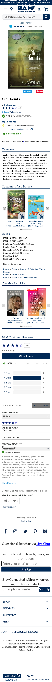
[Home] (26, 9)
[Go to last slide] (4, 208)
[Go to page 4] (27, 229)
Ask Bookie (18, 26)
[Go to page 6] (31, 229)
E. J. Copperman (10, 105)
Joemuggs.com (9, 646)
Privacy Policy (26, 650)
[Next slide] (47, 208)
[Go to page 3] (25, 229)
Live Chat (43, 544)
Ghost (23, 274)
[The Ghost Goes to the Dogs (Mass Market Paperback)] (16, 204)
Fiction (14, 269)
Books (6, 269)
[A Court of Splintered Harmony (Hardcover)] (37, 302)
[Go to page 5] (29, 229)
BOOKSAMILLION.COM (30, 643)
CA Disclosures (41, 646)
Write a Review (16, 112)
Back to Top (26, 521)
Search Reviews (41, 405)
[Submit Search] (46, 17)
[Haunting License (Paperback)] (36, 207)
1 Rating (5, 112)
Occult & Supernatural (29, 277)
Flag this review (9, 507)
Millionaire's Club (34, 26)
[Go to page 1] (21, 229)
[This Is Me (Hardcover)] (15, 303)
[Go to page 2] (23, 229)
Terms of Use (25, 646)
